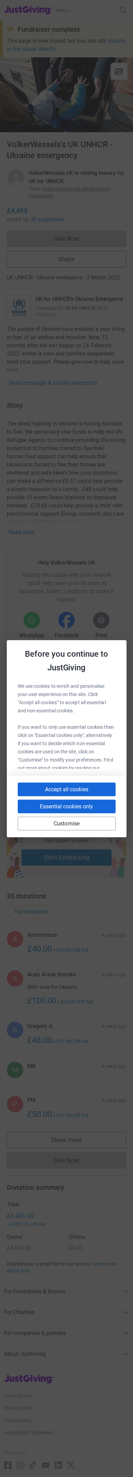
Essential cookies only (66, 806)
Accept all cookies (66, 789)
